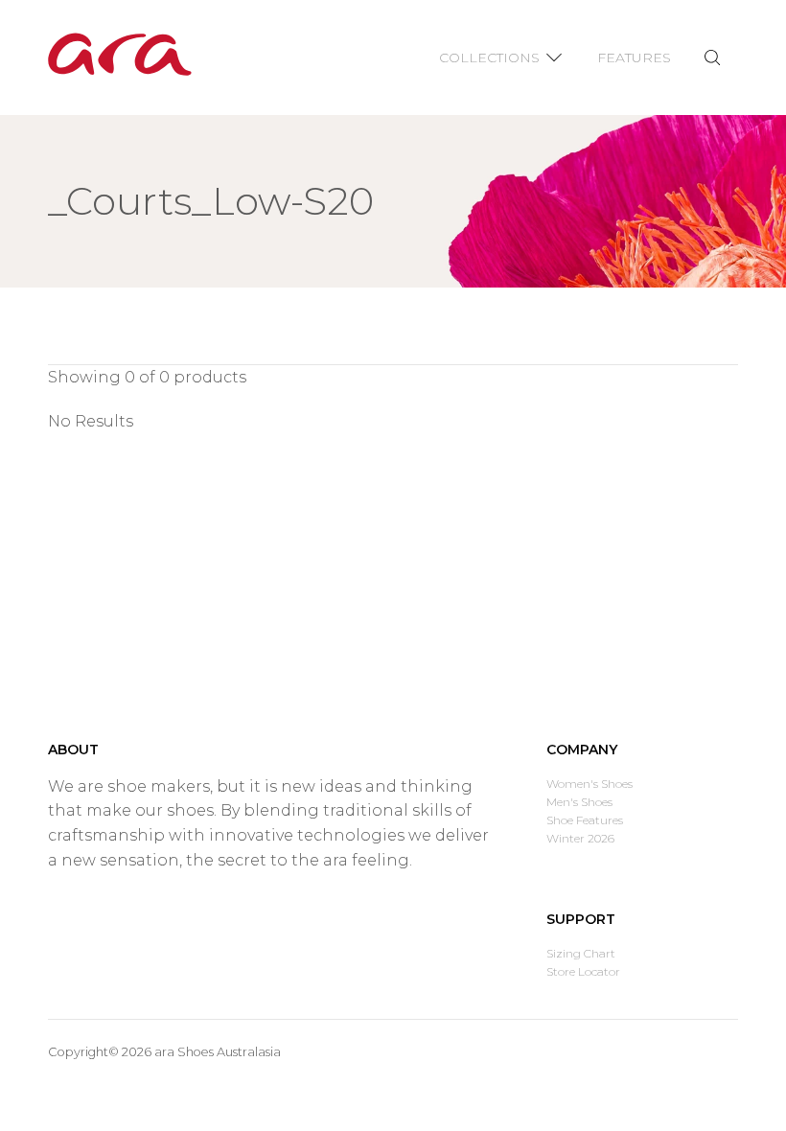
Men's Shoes (579, 802)
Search (711, 58)
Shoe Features (584, 820)
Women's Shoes (589, 783)
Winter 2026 (580, 838)
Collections (489, 57)
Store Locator (583, 971)
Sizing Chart (580, 953)
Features (634, 57)
